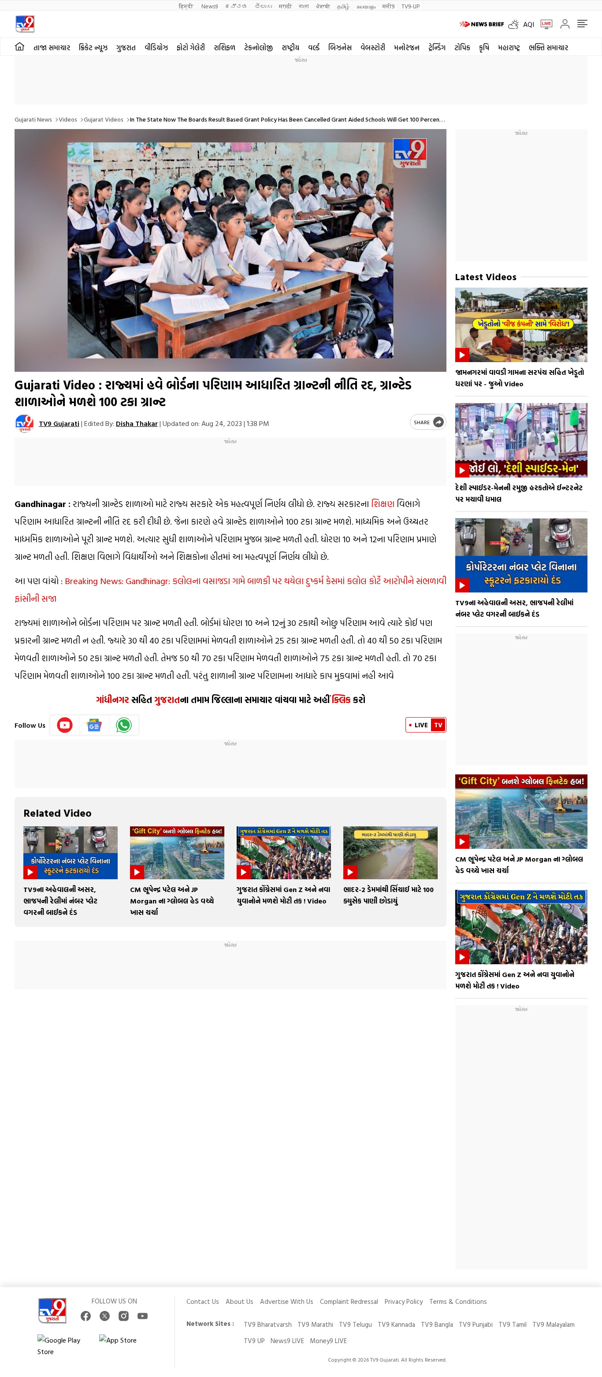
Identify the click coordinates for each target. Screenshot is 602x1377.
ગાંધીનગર (112, 699)
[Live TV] (543, 24)
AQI (528, 24)
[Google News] (94, 725)
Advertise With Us (286, 1301)
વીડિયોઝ (156, 47)
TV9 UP (254, 1341)
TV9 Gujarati (59, 423)
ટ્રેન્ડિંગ (437, 47)
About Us (239, 1301)
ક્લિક (340, 699)
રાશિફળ (224, 47)
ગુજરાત (126, 47)
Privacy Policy (404, 1301)
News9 (209, 6)
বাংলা (304, 6)
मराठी (285, 6)
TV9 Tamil (512, 1324)
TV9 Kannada (396, 1324)
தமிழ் (343, 6)
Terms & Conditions (458, 1301)
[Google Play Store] (64, 1345)
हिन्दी (186, 6)
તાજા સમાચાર (51, 47)
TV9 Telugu (355, 1324)
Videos (68, 119)
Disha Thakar (137, 423)
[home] (20, 46)
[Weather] (515, 24)
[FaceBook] (86, 1316)
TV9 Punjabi (476, 1324)
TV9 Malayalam (553, 1324)
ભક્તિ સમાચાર (548, 47)
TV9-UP (410, 6)
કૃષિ (484, 47)
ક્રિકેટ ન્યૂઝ (93, 47)
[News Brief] (482, 24)
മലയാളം (366, 6)
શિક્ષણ (382, 503)
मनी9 (388, 6)
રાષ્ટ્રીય (290, 47)
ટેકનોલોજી (258, 47)
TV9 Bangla (437, 1324)
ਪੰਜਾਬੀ (323, 6)
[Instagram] (124, 1316)
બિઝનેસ (340, 47)
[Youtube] (65, 725)
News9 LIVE (287, 1341)
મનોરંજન (407, 47)
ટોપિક (462, 47)
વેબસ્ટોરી (372, 47)
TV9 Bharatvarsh (268, 1324)
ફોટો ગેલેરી (191, 47)
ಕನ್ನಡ (236, 6)
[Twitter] (105, 1316)
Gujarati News (33, 119)
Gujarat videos (103, 119)
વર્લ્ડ (314, 47)
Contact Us (202, 1301)
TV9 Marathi (315, 1324)
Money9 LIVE (328, 1341)
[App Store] (125, 1345)
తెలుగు (263, 6)
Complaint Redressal (349, 1301)
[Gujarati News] (25, 24)
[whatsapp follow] (123, 725)
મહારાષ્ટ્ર (509, 47)
